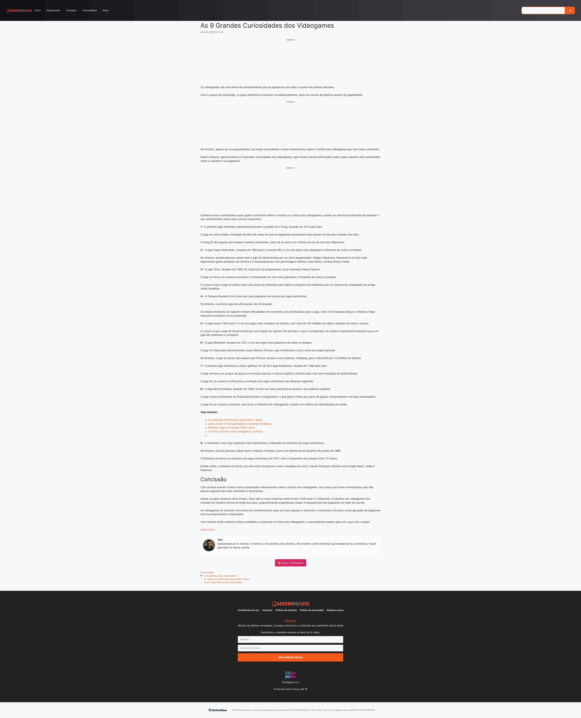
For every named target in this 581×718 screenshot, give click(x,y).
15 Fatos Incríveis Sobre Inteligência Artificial (235, 431)
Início (38, 10)
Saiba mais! (207, 529)
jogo (220, 575)
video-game (230, 575)
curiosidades (210, 575)
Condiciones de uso (248, 610)
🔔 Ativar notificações (290, 562)
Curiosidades (89, 10)
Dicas (106, 10)
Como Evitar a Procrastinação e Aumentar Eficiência (239, 423)
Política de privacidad (312, 610)
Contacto (267, 610)
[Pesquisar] (570, 10)
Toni (220, 539)
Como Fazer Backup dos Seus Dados (223, 582)
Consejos (71, 10)
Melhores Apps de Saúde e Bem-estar (231, 427)
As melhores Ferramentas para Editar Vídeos (235, 419)
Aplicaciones (53, 10)
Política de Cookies (286, 610)
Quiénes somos (335, 610)
